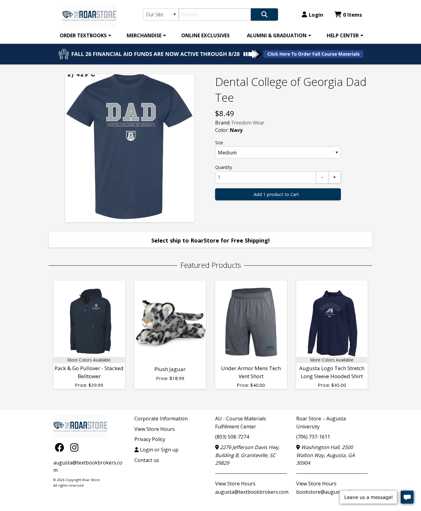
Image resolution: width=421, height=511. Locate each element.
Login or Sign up (158, 449)
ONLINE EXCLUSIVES (205, 35)
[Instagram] (74, 447)
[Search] (264, 14)
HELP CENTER (343, 35)
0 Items (352, 14)
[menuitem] (84, 35)
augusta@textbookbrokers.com (251, 492)
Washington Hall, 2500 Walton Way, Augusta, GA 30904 (325, 455)
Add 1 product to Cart (276, 194)
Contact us (146, 460)
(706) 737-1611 (313, 436)
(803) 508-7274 (232, 436)
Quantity (223, 167)
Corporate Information (161, 418)
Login (316, 14)
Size (219, 142)
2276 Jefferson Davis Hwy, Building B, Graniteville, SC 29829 (247, 455)
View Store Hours (154, 429)
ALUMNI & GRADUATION (277, 35)
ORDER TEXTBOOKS (83, 35)
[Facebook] (61, 447)
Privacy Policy (149, 439)
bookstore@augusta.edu (325, 492)
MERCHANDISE (144, 35)
